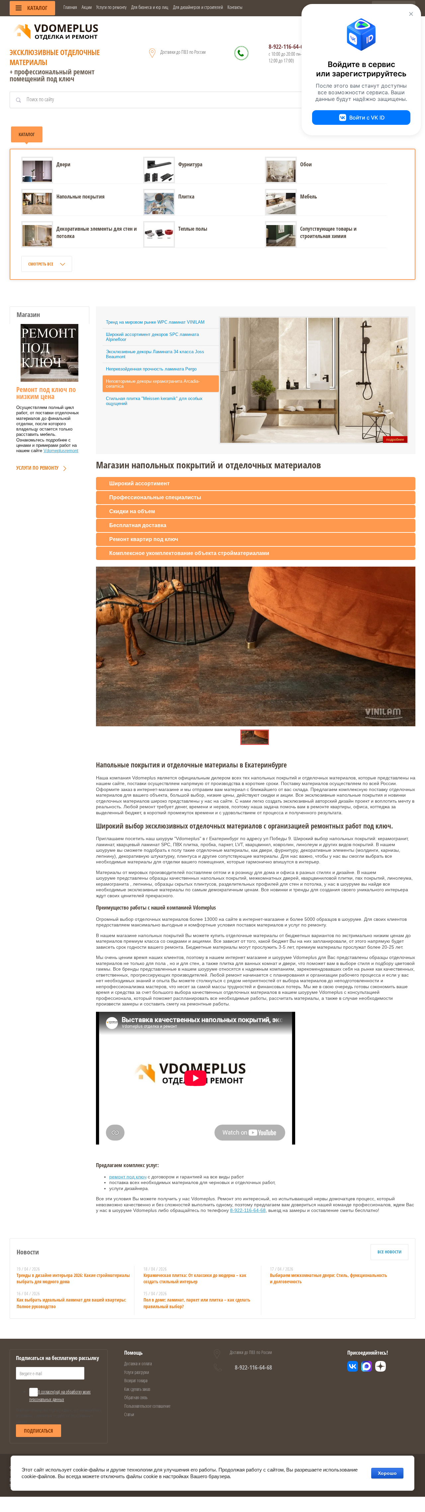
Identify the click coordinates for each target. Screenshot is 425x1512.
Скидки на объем (132, 511)
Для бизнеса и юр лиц (149, 7)
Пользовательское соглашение (147, 1406)
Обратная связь (135, 1397)
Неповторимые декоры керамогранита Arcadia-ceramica (153, 384)
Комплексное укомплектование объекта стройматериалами (189, 553)
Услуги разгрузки (136, 1372)
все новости (389, 1252)
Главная (70, 7)
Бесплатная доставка (137, 525)
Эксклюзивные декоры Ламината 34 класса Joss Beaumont (155, 354)
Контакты (234, 7)
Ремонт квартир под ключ (143, 539)
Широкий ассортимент (139, 483)
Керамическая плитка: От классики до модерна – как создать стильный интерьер (194, 1278)
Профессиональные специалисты (155, 497)
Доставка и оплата (138, 1363)
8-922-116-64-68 (287, 46)
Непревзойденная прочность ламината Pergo (151, 368)
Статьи (129, 1414)
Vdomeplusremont (60, 450)
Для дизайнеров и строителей (198, 7)
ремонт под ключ (127, 1176)
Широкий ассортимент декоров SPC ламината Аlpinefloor (152, 337)
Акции (87, 7)
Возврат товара (135, 1380)
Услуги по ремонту (111, 7)
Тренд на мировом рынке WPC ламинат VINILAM (155, 322)
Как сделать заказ (137, 1389)
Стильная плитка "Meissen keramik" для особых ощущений (154, 401)
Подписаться (38, 1430)
